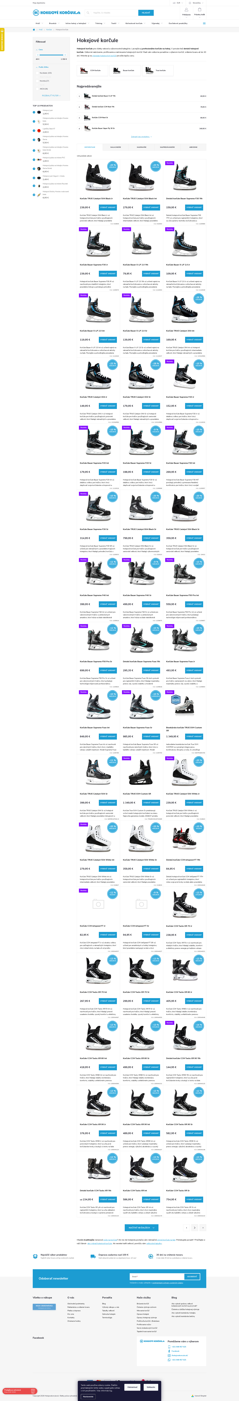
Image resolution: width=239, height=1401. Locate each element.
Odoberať (192, 1276)
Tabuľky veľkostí (108, 1310)
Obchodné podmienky (76, 1304)
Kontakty (70, 1317)
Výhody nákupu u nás (110, 1307)
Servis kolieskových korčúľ (147, 1328)
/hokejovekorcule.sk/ (180, 1355)
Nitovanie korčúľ (143, 1310)
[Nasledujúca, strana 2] (194, 1227)
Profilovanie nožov (144, 1324)
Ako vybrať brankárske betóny (183, 1316)
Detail (108, 208)
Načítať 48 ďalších (139, 1227)
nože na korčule (110, 1240)
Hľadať (146, 12)
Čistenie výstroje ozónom (146, 1307)
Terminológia (107, 1317)
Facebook (175, 1351)
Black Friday (45, 77)
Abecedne (193, 147)
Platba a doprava (73, 1310)
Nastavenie (88, 1396)
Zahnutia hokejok (108, 1314)
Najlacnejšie (115, 147)
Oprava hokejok (143, 1314)
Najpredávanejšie (167, 147)
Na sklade (45, 73)
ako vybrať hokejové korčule (100, 1243)
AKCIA (43, 89)
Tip (42, 85)
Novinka (44, 81)
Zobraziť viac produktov (140, 137)
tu (111, 1390)
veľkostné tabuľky (154, 1243)
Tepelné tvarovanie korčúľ (146, 1331)
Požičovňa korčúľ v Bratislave (148, 1321)
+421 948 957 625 (179, 1347)
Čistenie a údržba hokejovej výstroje (185, 1309)
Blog (104, 1304)
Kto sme (70, 1314)
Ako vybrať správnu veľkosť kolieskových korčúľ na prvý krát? (184, 1305)
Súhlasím (151, 1387)
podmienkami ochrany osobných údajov (167, 1283)
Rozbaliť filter (50, 95)
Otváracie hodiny (74, 1321)
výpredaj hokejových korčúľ (104, 55)
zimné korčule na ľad (166, 1240)
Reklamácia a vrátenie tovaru (78, 1307)
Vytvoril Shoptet (200, 1396)
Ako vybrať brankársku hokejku (184, 1313)
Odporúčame (89, 147)
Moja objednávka (39, 3)
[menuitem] (39, 23)
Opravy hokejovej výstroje (147, 1317)
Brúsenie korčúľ (143, 1304)
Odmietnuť (132, 1387)
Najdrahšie (141, 147)
